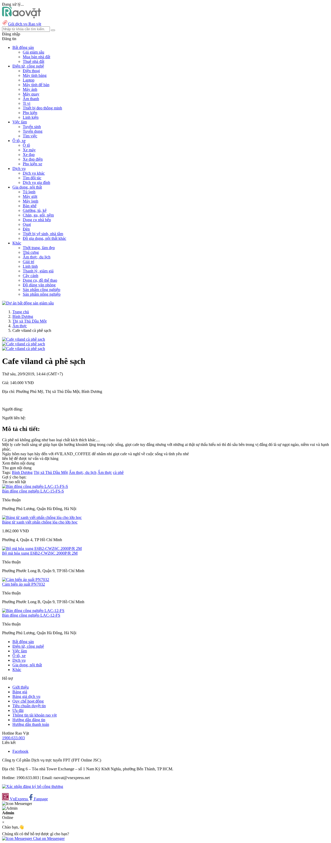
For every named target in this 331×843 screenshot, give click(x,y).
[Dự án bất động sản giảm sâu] (28, 303)
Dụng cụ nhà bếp (37, 220)
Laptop (28, 80)
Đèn (26, 229)
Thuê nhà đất (33, 61)
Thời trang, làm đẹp (39, 247)
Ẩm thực (19, 326)
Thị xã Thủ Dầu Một (29, 321)
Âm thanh (31, 98)
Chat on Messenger (48, 838)
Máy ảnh (30, 89)
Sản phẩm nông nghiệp (42, 294)
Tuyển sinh (32, 126)
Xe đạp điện (33, 159)
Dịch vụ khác (34, 173)
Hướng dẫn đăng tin (28, 720)
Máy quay (31, 94)
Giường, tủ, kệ (35, 210)
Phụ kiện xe (32, 164)
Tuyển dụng (32, 131)
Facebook (20, 751)
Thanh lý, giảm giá (38, 271)
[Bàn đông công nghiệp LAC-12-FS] (33, 610)
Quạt (27, 224)
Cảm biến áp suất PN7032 (23, 584)
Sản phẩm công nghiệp (41, 289)
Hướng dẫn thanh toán (30, 724)
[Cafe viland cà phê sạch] (23, 339)
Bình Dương (22, 316)
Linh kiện (31, 117)
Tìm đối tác (32, 178)
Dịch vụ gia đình (36, 182)
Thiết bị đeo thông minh (42, 108)
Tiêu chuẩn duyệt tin (29, 706)
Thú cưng (31, 252)
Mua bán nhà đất (36, 57)
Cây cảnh (30, 275)
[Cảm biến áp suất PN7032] (25, 579)
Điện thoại (31, 71)
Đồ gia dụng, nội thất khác (44, 238)
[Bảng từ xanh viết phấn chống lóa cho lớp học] (42, 517)
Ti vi (26, 103)
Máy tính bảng (35, 75)
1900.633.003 (13, 738)
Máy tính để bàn (36, 85)
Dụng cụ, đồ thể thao (40, 280)
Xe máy (29, 150)
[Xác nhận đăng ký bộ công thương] (32, 786)
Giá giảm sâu (33, 52)
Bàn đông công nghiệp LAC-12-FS (31, 615)
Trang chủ (20, 312)
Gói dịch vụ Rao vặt (24, 24)
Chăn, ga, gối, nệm (38, 215)
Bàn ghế (29, 206)
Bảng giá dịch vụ (26, 696)
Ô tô (26, 145)
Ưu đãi (18, 710)
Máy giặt (30, 196)
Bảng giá (19, 692)
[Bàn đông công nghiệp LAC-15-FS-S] (35, 486)
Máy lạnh (30, 201)
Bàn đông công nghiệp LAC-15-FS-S (33, 491)
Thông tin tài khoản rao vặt (34, 715)
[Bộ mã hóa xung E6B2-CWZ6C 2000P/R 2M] (42, 548)
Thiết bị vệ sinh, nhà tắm (43, 234)
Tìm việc (30, 136)
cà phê (118, 472)
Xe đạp (29, 154)
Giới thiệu (20, 687)
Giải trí (28, 261)
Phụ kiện (30, 112)
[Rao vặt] (21, 17)
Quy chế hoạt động (28, 701)
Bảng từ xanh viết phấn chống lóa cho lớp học (40, 522)
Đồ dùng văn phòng (39, 285)
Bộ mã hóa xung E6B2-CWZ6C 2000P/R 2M (40, 553)
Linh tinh (30, 266)
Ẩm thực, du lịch (36, 257)
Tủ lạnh (29, 192)
